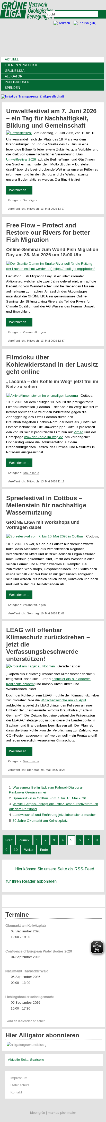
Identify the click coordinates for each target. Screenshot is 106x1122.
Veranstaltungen (34, 332)
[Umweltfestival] (20, 133)
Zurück (24, 840)
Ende (44, 850)
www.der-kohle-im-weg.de (43, 437)
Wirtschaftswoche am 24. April (63, 700)
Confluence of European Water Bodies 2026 (38, 951)
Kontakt (16, 1092)
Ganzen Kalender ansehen (25, 1021)
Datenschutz (20, 1085)
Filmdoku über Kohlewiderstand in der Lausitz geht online (52, 364)
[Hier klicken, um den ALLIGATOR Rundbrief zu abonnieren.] (54, 1045)
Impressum (19, 1078)
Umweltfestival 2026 (21, 159)
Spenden (12, 88)
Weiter (28, 850)
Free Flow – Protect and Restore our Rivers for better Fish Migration (48, 232)
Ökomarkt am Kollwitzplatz (25, 925)
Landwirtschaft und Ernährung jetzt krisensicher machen (54, 815)
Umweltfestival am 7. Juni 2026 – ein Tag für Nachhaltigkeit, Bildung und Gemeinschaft (51, 118)
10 (15, 850)
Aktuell (12, 59)
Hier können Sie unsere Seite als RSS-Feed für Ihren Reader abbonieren (50, 875)
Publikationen (17, 82)
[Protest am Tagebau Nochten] (31, 666)
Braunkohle (31, 472)
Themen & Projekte (21, 65)
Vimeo (78, 432)
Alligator (13, 76)
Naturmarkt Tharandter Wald (26, 971)
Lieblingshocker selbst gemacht (29, 997)
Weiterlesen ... (19, 190)
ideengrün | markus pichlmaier (53, 1113)
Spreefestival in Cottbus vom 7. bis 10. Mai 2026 (49, 798)
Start (8, 840)
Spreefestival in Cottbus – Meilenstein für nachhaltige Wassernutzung (46, 505)
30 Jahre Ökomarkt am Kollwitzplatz (40, 821)
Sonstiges (30, 200)
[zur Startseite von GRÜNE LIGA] (27, 23)
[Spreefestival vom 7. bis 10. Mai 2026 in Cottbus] (46, 536)
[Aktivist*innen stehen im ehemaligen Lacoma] (43, 395)
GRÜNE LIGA (14, 71)
